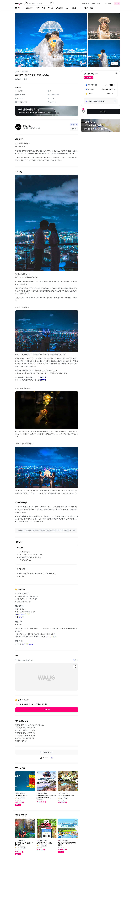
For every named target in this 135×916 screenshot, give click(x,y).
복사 (52, 758)
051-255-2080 (52, 637)
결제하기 (103, 111)
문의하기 (74, 129)
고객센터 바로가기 (48, 752)
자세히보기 (42, 377)
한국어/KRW (108, 3)
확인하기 (47, 710)
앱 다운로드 (100, 3)
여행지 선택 (84, 3)
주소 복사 (75, 660)
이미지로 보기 (19, 617)
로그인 (117, 3)
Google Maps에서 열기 (22, 614)
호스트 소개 (74, 124)
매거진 (93, 3)
